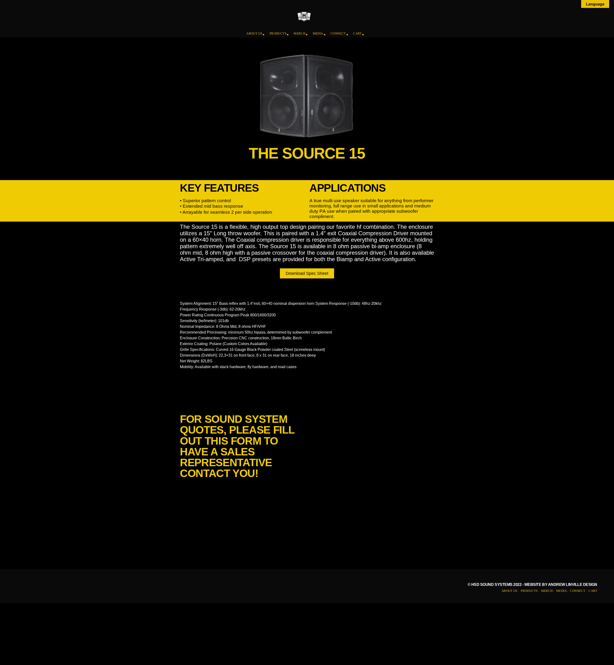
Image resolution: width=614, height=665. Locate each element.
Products (278, 33)
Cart (357, 33)
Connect (338, 33)
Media (318, 33)
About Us (254, 33)
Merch (299, 33)
